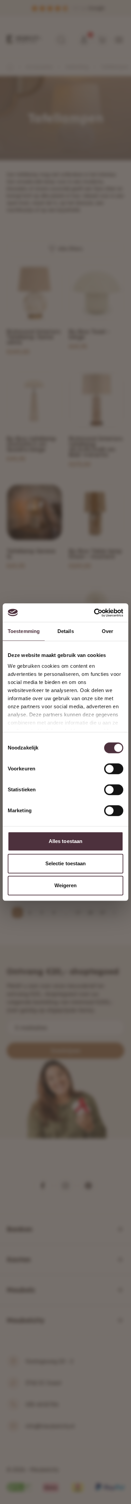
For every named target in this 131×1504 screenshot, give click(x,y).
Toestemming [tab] (24, 631)
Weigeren (65, 885)
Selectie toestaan (65, 863)
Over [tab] (107, 631)
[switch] (113, 768)
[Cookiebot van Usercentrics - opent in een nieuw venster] (94, 612)
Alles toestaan (65, 841)
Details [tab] (65, 631)
